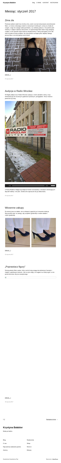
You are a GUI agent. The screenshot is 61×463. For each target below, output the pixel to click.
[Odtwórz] (7, 185)
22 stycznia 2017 (9, 254)
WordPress (55, 459)
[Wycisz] (49, 185)
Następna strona (52, 419)
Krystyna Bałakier (9, 2)
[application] (30, 185)
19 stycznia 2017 (9, 401)
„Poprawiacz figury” (15, 266)
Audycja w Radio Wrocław (18, 91)
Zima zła (9, 20)
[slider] (53, 185)
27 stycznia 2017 (9, 78)
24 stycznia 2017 (9, 195)
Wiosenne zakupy (14, 207)
